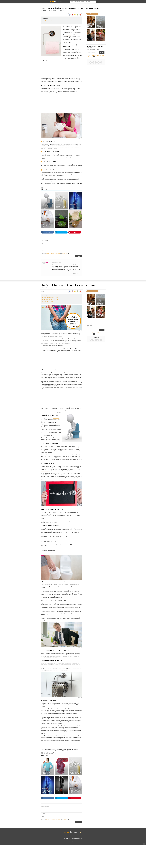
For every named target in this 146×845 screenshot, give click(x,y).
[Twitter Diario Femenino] (98, 62)
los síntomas (68, 34)
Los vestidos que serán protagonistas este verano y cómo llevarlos (100, 38)
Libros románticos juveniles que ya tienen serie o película (90, 38)
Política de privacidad (67, 834)
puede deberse (46, 78)
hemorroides (67, 26)
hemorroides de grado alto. (53, 167)
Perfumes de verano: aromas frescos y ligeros (100, 26)
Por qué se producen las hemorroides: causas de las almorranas (60, 772)
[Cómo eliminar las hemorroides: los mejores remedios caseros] (61, 227)
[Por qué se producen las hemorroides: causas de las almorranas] (61, 774)
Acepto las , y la (55, 253)
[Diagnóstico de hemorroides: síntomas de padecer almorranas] (47, 209)
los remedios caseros (48, 89)
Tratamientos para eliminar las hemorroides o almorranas (61, 207)
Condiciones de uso (57, 253)
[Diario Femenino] (56, 2)
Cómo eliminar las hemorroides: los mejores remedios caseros (60, 225)
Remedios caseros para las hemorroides (46, 773)
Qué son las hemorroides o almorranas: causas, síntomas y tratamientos (75, 207)
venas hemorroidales (53, 147)
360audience (76, 841)
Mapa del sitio (89, 834)
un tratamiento (76, 532)
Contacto (79, 834)
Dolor (43, 770)
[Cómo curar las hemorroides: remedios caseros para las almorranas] (75, 227)
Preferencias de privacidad (50, 253)
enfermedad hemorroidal (73, 333)
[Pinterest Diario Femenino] (93, 62)
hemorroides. (62, 711)
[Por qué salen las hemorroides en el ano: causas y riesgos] (61, 793)
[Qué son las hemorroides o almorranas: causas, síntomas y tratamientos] (75, 209)
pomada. (50, 452)
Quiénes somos (56, 834)
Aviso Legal (74, 834)
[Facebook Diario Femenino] (90, 62)
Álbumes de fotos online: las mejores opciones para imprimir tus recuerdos (91, 25)
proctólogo (43, 618)
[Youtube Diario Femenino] (101, 62)
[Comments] (80, 14)
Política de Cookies (65, 253)
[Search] (94, 2)
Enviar (79, 256)
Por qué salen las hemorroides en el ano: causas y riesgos (61, 791)
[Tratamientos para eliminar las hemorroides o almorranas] (61, 209)
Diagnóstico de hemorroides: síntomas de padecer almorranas (47, 207)
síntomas (75, 350)
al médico (71, 178)
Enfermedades (57, 185)
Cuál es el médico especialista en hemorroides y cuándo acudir (47, 225)
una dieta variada (69, 377)
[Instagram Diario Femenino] (96, 62)
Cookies (61, 834)
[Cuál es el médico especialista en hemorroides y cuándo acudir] (47, 227)
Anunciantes (84, 834)
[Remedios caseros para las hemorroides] (47, 774)
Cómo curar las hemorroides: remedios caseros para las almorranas (75, 225)
